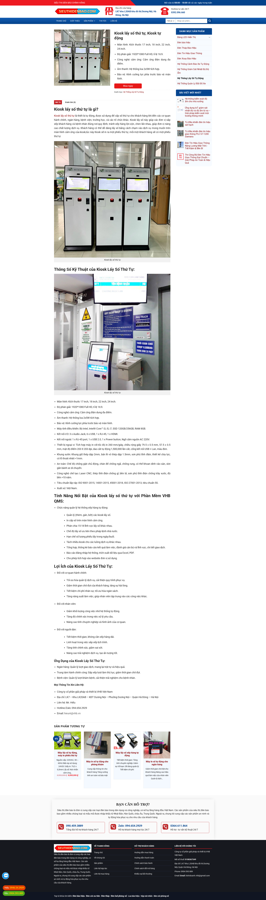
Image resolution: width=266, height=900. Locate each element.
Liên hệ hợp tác (100, 868)
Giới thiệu (75, 21)
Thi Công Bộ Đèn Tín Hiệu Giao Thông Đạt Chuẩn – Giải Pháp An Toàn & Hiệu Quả (197, 158)
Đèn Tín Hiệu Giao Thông (189, 53)
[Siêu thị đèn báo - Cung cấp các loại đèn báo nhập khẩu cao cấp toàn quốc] (77, 11)
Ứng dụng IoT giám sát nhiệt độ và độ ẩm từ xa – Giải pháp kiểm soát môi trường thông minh (197, 111)
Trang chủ (61, 21)
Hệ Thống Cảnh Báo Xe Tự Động (193, 64)
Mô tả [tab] (58, 102)
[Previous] (54, 761)
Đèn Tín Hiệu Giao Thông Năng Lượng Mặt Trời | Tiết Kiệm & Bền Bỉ (197, 146)
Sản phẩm (88, 21)
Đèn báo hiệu (183, 42)
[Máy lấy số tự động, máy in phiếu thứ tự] (67, 740)
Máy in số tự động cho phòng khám (97, 763)
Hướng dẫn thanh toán (144, 858)
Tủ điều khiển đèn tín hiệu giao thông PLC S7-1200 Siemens (197, 134)
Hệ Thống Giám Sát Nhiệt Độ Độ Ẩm (193, 71)
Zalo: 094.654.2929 (130, 825)
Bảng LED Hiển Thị (186, 37)
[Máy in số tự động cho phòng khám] (97, 745)
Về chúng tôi (99, 858)
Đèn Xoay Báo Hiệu (186, 58)
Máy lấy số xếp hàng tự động (127, 754)
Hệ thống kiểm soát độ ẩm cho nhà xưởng (196, 100)
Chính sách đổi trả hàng (144, 868)
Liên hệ (113, 21)
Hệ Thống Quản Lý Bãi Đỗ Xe (191, 83)
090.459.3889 (74, 825)
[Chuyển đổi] (209, 37)
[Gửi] (209, 21)
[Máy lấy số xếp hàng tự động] (127, 740)
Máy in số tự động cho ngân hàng (157, 763)
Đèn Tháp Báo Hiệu (186, 48)
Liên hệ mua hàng (101, 874)
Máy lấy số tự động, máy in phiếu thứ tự (67, 754)
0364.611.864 (178, 825)
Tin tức (102, 21)
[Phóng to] (57, 82)
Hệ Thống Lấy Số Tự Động (190, 78)
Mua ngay (128, 86)
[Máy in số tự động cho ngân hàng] (157, 745)
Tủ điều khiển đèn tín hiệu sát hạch (197, 123)
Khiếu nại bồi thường (143, 874)
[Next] (170, 761)
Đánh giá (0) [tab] (70, 102)
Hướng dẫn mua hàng (143, 852)
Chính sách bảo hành (143, 863)
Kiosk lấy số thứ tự (64, 115)
